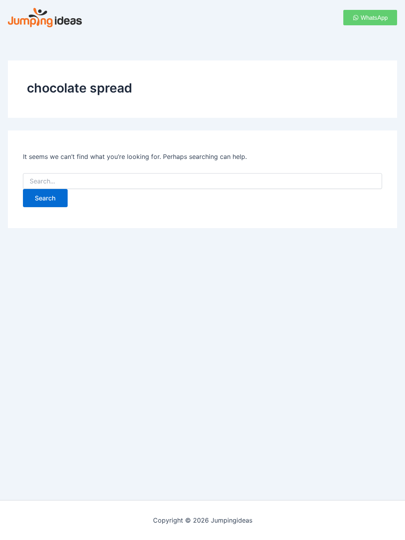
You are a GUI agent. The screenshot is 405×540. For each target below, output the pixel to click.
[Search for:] (202, 181)
